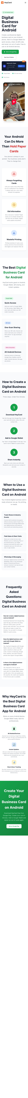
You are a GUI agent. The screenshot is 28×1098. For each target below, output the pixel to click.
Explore (20, 66)
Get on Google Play (11, 51)
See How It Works (9, 57)
